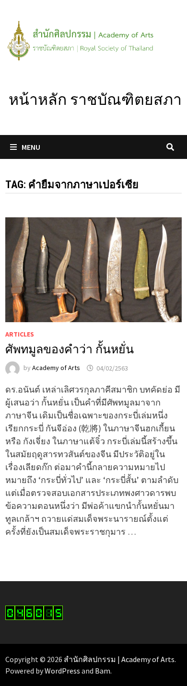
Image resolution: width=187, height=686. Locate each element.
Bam (102, 670)
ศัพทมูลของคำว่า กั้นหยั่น (69, 349)
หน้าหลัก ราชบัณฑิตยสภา (95, 99)
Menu (31, 147)
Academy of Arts (56, 368)
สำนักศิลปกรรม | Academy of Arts (119, 659)
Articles (19, 334)
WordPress (62, 670)
